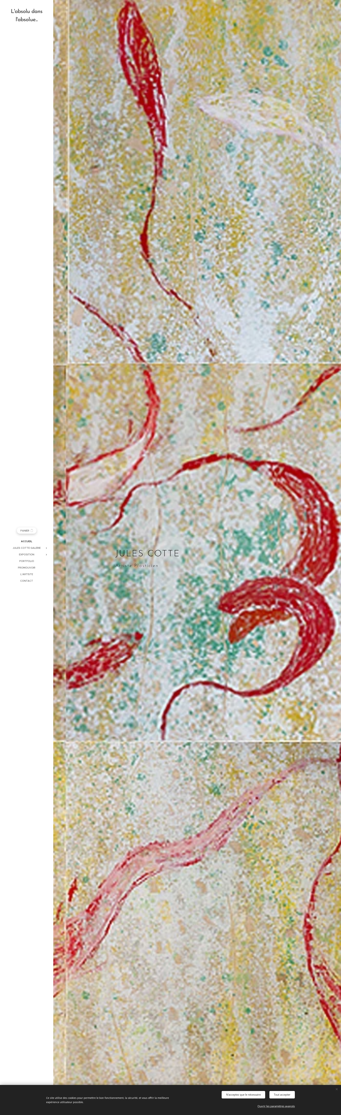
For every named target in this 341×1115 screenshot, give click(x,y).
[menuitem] (26, 541)
